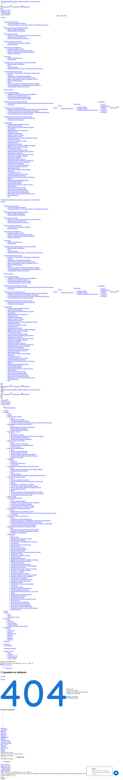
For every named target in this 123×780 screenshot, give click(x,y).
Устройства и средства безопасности (21, 519)
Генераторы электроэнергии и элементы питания (25, 529)
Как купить (10, 621)
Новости (3, 731)
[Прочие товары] (28, 88)
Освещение (14, 462)
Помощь (3, 738)
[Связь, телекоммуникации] (28, 91)
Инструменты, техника (17, 434)
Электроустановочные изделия (19, 480)
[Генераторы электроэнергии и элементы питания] (28, 115)
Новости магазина (7, 755)
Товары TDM (14, 537)
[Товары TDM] (28, 121)
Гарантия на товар (6, 743)
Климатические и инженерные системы (22, 511)
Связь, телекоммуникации (18, 501)
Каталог (9, 415)
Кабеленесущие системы (18, 419)
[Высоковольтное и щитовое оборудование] (28, 26)
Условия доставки (6, 741)
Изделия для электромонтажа (19, 451)
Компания (3, 728)
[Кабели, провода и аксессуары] (28, 40)
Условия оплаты (5, 740)
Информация (4, 737)
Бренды (3, 749)
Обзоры (3, 751)
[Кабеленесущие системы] (28, 20)
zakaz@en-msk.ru (7, 664)
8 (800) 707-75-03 (5, 10)
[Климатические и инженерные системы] (28, 100)
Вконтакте (9, 668)
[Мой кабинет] (1, 9)
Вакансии (3, 734)
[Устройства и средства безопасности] (28, 106)
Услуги (9, 615)
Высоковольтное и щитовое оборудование (23, 427)
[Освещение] (28, 55)
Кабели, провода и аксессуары (19, 443)
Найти (2, 778)
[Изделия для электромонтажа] (28, 46)
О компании (10, 630)
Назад (9, 413)
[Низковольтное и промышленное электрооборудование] (28, 61)
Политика (3, 732)
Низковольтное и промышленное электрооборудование (26, 469)
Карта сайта (4, 745)
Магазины (4, 735)
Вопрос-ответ (4, 748)
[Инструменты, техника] (28, 32)
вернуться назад (73, 698)
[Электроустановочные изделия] (28, 70)
